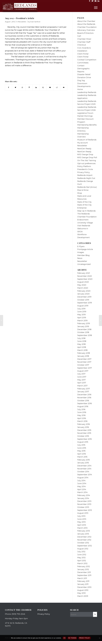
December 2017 (84, 359)
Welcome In (82, 229)
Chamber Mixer (84, 39)
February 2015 (83, 460)
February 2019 (83, 323)
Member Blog (83, 255)
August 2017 (82, 371)
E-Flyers (80, 246)
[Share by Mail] (63, 87)
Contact (80, 66)
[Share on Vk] (50, 87)
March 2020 (82, 288)
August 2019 (82, 306)
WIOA (80, 232)
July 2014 (81, 481)
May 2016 (81, 415)
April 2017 (81, 383)
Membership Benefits (87, 125)
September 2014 (84, 475)
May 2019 (81, 315)
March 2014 (82, 492)
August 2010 (82, 590)
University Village (85, 223)
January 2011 (82, 584)
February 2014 (83, 495)
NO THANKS (72, 638)
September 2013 (84, 510)
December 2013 (84, 501)
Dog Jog (81, 80)
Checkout (81, 45)
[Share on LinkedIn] (36, 87)
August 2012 (82, 549)
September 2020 (84, 279)
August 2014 (82, 478)
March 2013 (82, 528)
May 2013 (81, 522)
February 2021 (83, 273)
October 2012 (83, 543)
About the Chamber (86, 21)
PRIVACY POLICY (84, 638)
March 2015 (82, 457)
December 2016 (84, 395)
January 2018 (83, 356)
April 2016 (81, 418)
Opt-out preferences (86, 163)
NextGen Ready (84, 149)
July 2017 (81, 374)
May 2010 (81, 593)
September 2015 (84, 439)
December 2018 (84, 329)
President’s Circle (85, 169)
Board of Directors (85, 33)
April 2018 (81, 347)
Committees (82, 63)
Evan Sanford (35, 22)
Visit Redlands (83, 226)
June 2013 (81, 519)
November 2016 (84, 398)
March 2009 (82, 596)
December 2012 (84, 537)
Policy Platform (84, 166)
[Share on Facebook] (8, 87)
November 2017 (84, 362)
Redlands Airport (84, 175)
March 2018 (82, 350)
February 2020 (83, 291)
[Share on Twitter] (15, 87)
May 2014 (81, 486)
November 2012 (84, 540)
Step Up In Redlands (86, 211)
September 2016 (84, 403)
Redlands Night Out (86, 178)
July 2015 (81, 445)
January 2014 (83, 498)
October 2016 (83, 401)
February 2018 (83, 353)
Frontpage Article (85, 249)
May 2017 (81, 380)
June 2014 (81, 483)
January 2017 (83, 392)
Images (80, 252)
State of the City (84, 202)
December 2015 (84, 430)
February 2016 (83, 424)
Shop (79, 193)
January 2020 (83, 294)
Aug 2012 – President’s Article (19, 18)
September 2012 (84, 546)
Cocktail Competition (86, 60)
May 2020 (81, 285)
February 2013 (83, 531)
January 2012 (83, 569)
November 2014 (84, 469)
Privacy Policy (83, 172)
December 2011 (84, 572)
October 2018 (83, 332)
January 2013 (83, 534)
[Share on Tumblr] (43, 87)
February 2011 (83, 581)
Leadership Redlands (86, 92)
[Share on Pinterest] (29, 87)
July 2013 (81, 516)
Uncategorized (84, 264)
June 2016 (81, 412)
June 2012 (81, 555)
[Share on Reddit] (56, 87)
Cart (79, 36)
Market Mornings (85, 116)
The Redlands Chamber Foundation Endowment (87, 217)
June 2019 (81, 312)
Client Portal (82, 54)
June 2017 (81, 377)
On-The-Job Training (86, 160)
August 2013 (82, 513)
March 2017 (82, 386)
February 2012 (83, 566)
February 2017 (83, 389)
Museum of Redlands (86, 140)
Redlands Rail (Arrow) (87, 187)
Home (80, 89)
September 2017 (84, 368)
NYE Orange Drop (85, 154)
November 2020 (84, 276)
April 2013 (81, 525)
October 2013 (83, 507)
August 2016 (82, 406)
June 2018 (81, 341)
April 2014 (81, 489)
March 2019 (82, 321)
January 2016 (83, 427)
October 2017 (83, 365)
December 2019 (84, 297)
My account (82, 143)
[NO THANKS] (100, 638)
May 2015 (81, 451)
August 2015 (82, 442)
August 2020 (83, 282)
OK (64, 638)
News (79, 258)
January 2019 (83, 326)
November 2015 (84, 433)
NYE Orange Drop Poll (87, 157)
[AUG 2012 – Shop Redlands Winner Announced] (1, 320)
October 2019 (83, 300)
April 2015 (81, 454)
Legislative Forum (85, 113)
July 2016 (81, 409)
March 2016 (82, 421)
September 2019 (84, 303)
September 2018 (84, 335)
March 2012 (82, 563)
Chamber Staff (83, 42)
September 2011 (84, 575)
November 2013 (84, 504)
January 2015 (83, 463)
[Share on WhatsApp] (22, 87)
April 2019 (81, 318)
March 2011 (82, 578)
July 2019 (81, 309)
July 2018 (81, 338)
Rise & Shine (82, 190)
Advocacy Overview (86, 30)
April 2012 (81, 561)
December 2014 (84, 466)
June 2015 (81, 448)
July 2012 (81, 552)
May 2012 (81, 558)
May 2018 (81, 344)
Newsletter (22, 22)
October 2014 (83, 472)
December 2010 (84, 587)
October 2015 (83, 436)
